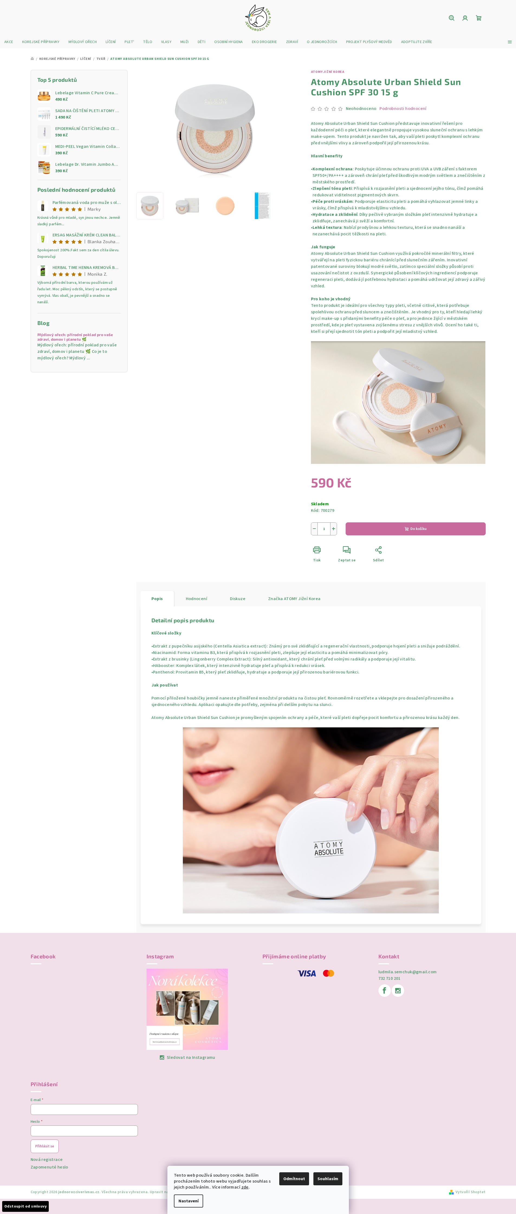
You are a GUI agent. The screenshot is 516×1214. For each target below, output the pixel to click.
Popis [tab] (157, 599)
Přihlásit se (44, 1146)
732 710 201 (389, 978)
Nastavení (189, 1201)
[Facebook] (384, 990)
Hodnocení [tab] (196, 599)
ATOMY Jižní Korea (328, 72)
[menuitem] (9, 42)
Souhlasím (327, 1179)
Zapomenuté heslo (49, 1167)
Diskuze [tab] (237, 599)
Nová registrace (47, 1160)
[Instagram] (398, 990)
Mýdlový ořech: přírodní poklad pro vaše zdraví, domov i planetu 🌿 (75, 337)
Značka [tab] (294, 599)
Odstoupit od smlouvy (25, 1206)
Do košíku (418, 529)
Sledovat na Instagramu (191, 1057)
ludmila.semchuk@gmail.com (407, 972)
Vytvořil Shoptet (470, 1192)
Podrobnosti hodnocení (402, 109)
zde (245, 1187)
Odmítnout (294, 1179)
